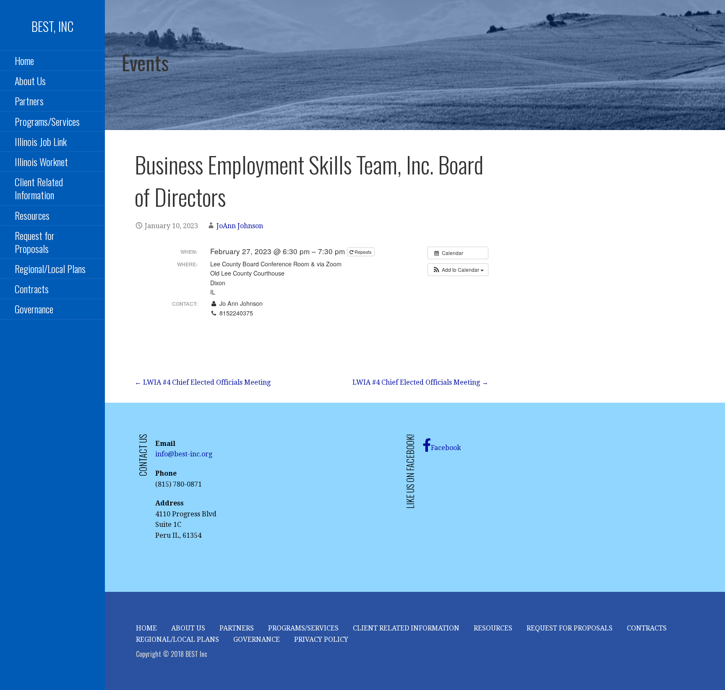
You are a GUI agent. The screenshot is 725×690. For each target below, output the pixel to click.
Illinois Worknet (41, 161)
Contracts (32, 288)
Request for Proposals (35, 242)
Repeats (363, 251)
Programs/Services (47, 121)
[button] (458, 270)
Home (24, 60)
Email (226, 322)
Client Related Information (39, 188)
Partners (236, 628)
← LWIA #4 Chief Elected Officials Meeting (203, 382)
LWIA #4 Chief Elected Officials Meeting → (420, 382)
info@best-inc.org (183, 454)
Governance (34, 308)
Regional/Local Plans (50, 268)
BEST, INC (52, 26)
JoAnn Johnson (239, 226)
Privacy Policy (321, 639)
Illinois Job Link (41, 141)
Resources (32, 215)
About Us (30, 80)
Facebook (446, 448)
